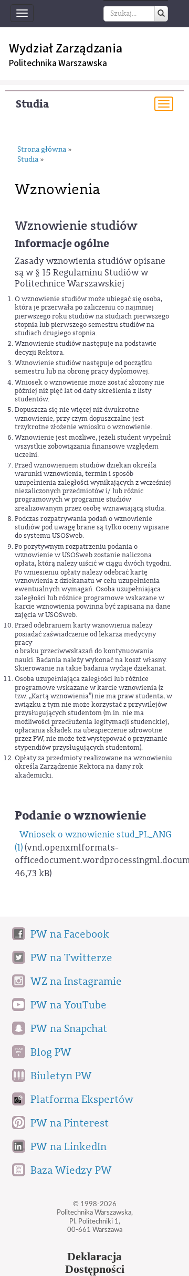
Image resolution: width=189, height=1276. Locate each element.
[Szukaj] (161, 14)
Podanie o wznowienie (80, 815)
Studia (32, 104)
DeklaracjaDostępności (94, 1262)
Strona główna (41, 149)
